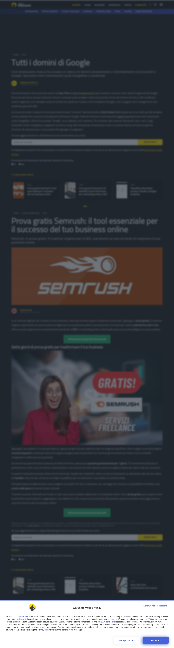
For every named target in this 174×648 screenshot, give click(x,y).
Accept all (156, 640)
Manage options (127, 640)
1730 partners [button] (22, 616)
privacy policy (44, 630)
